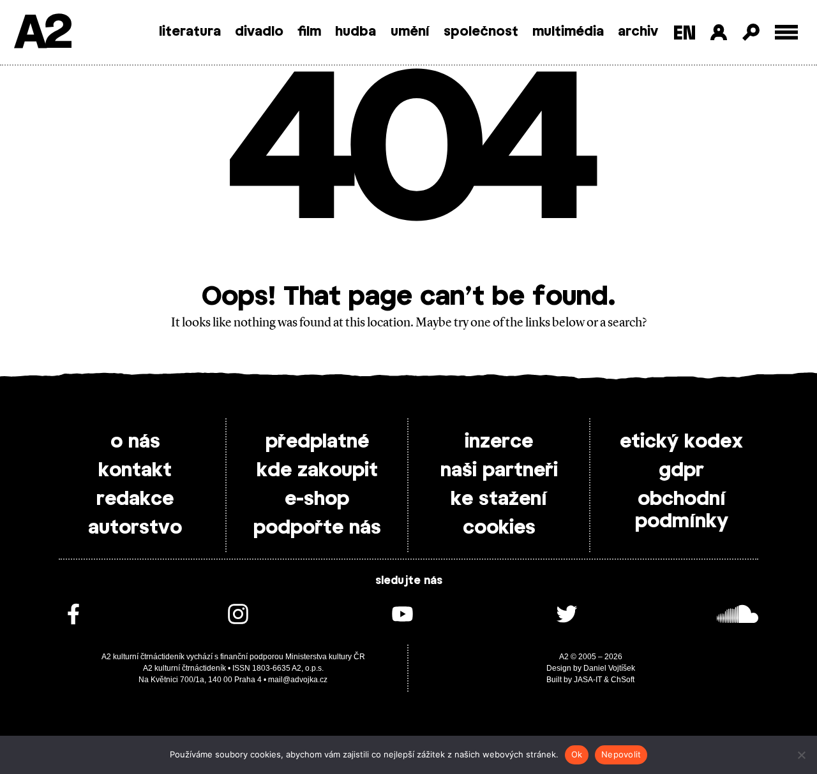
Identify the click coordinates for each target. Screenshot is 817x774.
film (309, 32)
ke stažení (499, 499)
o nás (135, 442)
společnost (481, 32)
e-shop (317, 499)
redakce (135, 499)
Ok (577, 754)
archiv (638, 32)
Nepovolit (621, 754)
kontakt (135, 470)
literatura (190, 32)
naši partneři (499, 470)
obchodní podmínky (681, 510)
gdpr (681, 470)
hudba (355, 32)
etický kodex (681, 442)
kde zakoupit (317, 470)
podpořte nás (317, 528)
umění (410, 32)
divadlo (259, 32)
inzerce (499, 442)
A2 (42, 33)
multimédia (568, 32)
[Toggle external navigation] (786, 32)
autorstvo (135, 528)
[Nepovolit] (801, 754)
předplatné (317, 442)
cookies (499, 528)
